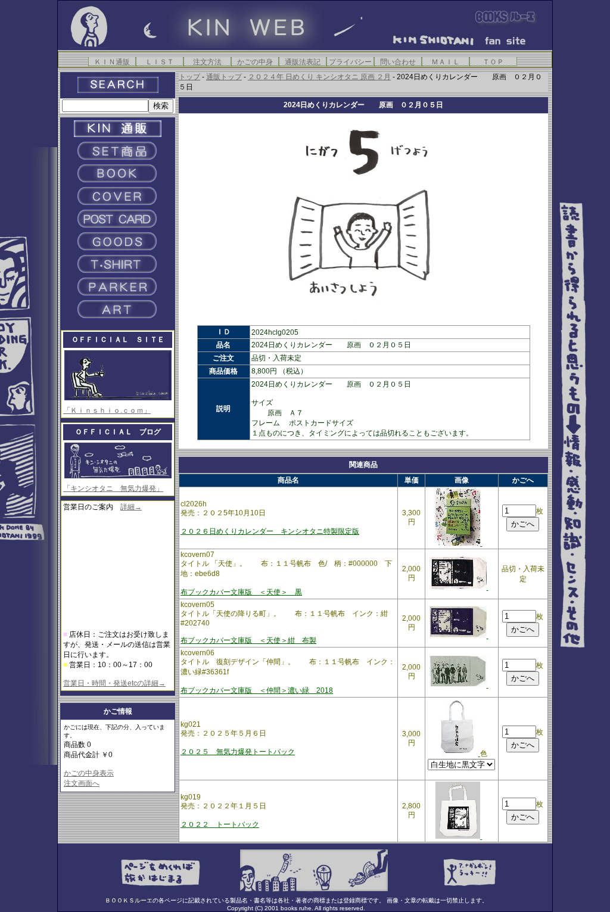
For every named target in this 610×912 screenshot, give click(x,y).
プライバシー (350, 62)
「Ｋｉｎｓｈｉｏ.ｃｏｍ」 (107, 410)
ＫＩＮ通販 (112, 62)
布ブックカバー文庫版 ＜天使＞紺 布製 (248, 640)
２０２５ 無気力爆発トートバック (237, 752)
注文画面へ (81, 783)
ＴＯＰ (493, 62)
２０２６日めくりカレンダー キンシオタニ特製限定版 (269, 531)
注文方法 (207, 62)
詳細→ (131, 507)
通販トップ (224, 77)
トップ (189, 77)
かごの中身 (255, 62)
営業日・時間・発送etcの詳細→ (114, 683)
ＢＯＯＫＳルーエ (128, 900)
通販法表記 (302, 62)
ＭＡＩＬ (445, 62)
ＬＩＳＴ (159, 62)
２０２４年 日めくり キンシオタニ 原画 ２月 (319, 77)
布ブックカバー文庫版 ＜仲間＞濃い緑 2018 (256, 690)
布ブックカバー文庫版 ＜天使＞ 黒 (241, 592)
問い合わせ (398, 62)
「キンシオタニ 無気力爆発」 (113, 488)
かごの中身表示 (89, 773)
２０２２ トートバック (219, 824)
